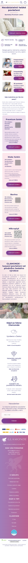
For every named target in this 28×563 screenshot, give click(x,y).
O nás (14, 519)
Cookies (14, 488)
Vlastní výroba (9, 39)
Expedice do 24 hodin (8, 45)
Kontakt (14, 523)
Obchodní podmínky (14, 478)
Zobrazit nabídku (20, 66)
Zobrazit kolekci (14, 147)
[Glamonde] (12, 2)
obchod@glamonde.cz (14, 450)
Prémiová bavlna (22, 40)
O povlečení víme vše (14, 502)
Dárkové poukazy (14, 495)
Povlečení (14, 512)
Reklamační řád (14, 481)
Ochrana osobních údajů (14, 485)
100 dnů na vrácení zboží (23, 45)
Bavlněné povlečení (14, 509)
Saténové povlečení (14, 505)
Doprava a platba (14, 492)
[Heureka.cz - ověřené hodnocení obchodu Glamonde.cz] (14, 533)
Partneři (14, 526)
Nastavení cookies (14, 541)
